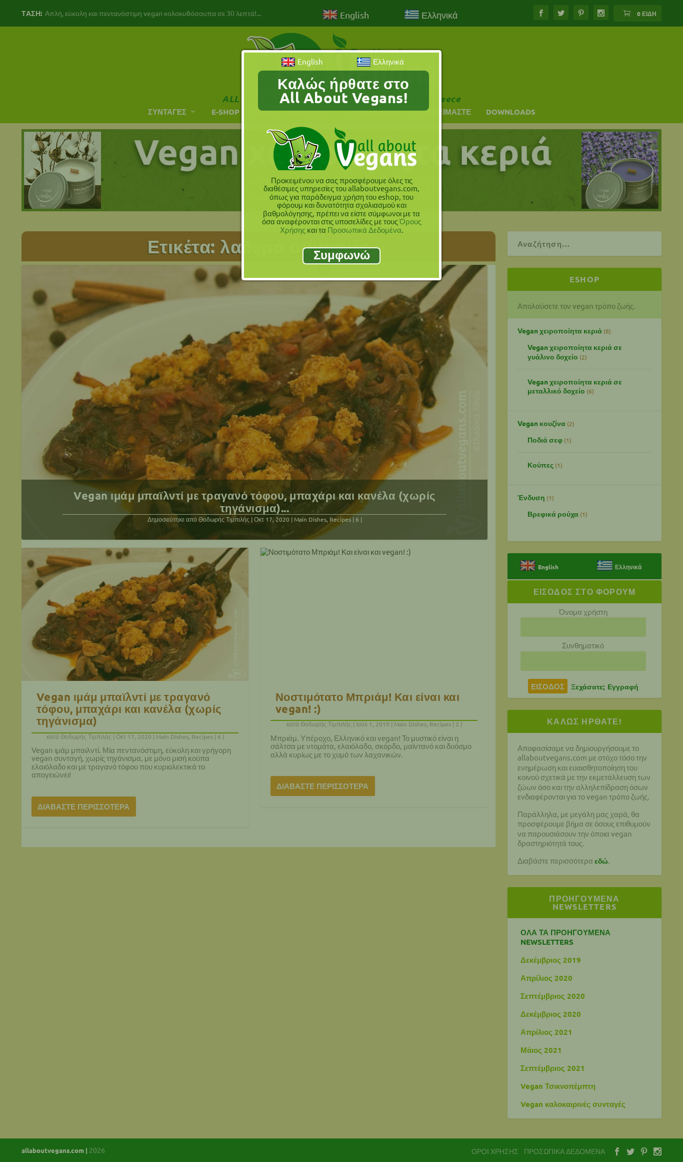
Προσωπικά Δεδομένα (365, 229)
